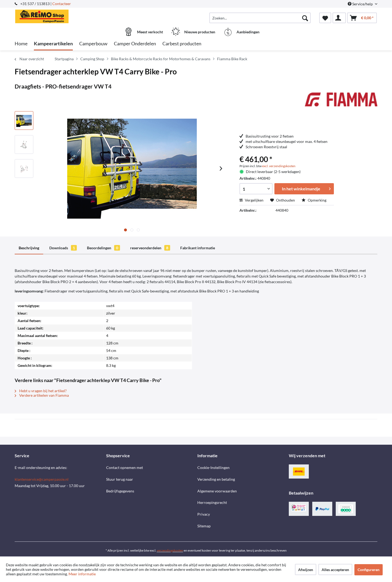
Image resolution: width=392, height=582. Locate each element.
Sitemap (204, 526)
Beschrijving (29, 248)
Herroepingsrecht (212, 502)
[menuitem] (260, 18)
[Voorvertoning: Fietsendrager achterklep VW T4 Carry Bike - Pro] (24, 120)
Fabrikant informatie (197, 248)
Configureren (368, 569)
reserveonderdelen (149, 248)
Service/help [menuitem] (362, 4)
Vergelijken (253, 200)
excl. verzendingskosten (278, 166)
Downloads (62, 248)
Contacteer (61, 3)
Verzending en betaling (216, 479)
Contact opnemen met (124, 467)
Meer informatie (82, 574)
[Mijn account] (339, 18)
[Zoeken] (305, 18)
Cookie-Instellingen (213, 467)
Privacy (203, 514)
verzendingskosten (170, 550)
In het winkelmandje (301, 188)
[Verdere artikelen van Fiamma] (341, 102)
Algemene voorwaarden (217, 491)
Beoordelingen (102, 248)
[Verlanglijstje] (325, 18)
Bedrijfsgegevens (120, 491)
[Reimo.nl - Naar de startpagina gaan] (59, 15)
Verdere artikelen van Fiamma (43, 395)
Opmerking (316, 200)
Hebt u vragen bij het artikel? (42, 390)
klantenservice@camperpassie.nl (42, 479)
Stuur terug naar (119, 479)
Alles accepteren (335, 569)
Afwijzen (305, 569)
